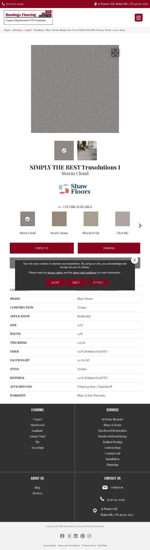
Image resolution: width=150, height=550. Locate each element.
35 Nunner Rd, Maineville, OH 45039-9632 (123, 4)
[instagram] (89, 535)
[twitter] (69, 535)
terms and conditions (85, 272)
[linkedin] (76, 535)
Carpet (28, 29)
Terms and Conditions (69, 545)
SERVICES (112, 409)
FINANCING (109, 248)
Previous (28, 149)
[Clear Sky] (122, 219)
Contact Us (41, 248)
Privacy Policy (89, 545)
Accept (55, 282)
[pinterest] (82, 535)
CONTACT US (112, 478)
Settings (98, 282)
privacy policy (55, 272)
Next (122, 149)
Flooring (17, 29)
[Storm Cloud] (27, 219)
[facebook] (62, 535)
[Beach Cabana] (59, 219)
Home (7, 29)
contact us (117, 487)
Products (39, 29)
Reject (76, 282)
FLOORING (37, 409)
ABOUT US (37, 478)
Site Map (102, 545)
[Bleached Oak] (91, 219)
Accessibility (49, 545)
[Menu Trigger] (139, 18)
